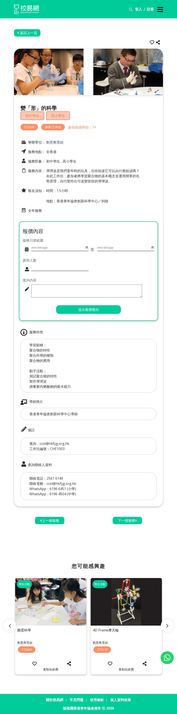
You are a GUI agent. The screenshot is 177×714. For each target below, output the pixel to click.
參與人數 (29, 260)
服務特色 (36, 332)
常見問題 (77, 699)
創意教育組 (54, 142)
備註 (31, 430)
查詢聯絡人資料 (39, 464)
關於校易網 (54, 699)
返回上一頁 (28, 32)
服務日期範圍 (33, 240)
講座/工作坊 (53, 127)
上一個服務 (50, 520)
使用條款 (97, 699)
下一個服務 (126, 520)
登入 (138, 9)
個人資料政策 (120, 699)
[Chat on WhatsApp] (167, 657)
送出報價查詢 (88, 309)
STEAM (29, 127)
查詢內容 (29, 280)
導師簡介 (36, 401)
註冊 (150, 9)
